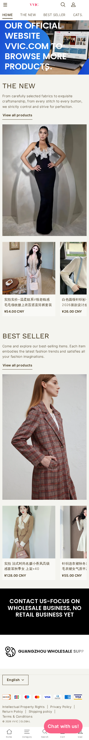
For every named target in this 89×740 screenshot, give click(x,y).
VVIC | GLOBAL (21, 721)
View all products (17, 115)
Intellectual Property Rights (23, 707)
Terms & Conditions (17, 716)
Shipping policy (40, 711)
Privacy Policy (60, 707)
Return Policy (12, 711)
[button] (5, 4)
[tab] (43, 70)
